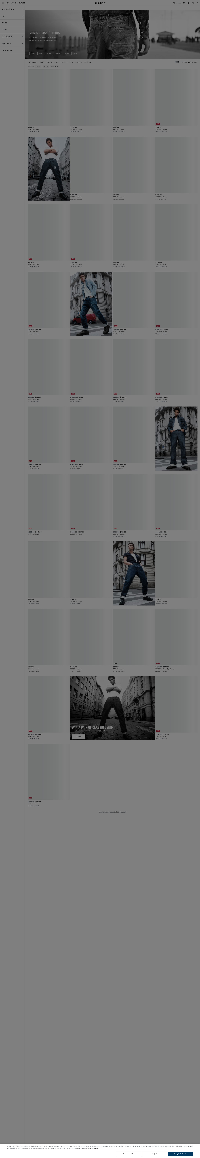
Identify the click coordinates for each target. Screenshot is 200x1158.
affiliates (17, 1146)
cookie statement (81, 1148)
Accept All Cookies (180, 1154)
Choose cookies (128, 1154)
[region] (100, 1151)
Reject (154, 1154)
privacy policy (94, 1148)
